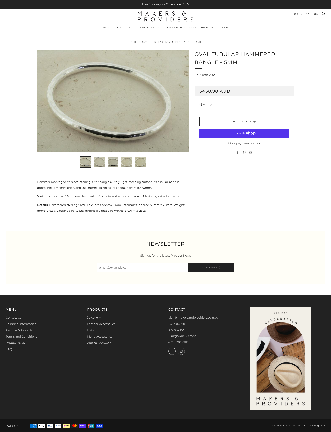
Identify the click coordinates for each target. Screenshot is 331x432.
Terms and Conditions (21, 336)
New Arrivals (111, 27)
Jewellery (94, 317)
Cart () (312, 14)
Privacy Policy (15, 343)
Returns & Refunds (19, 330)
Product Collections (142, 27)
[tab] (85, 162)
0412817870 (176, 324)
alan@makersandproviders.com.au (193, 317)
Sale (192, 27)
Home (133, 42)
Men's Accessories (99, 336)
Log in (297, 14)
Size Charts (176, 27)
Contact (224, 27)
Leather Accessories (101, 324)
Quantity (205, 104)
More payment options (244, 143)
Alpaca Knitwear (99, 343)
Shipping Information (21, 324)
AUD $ (11, 425)
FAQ (9, 349)
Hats (90, 330)
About (205, 27)
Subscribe (210, 267)
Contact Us (13, 317)
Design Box (318, 425)
